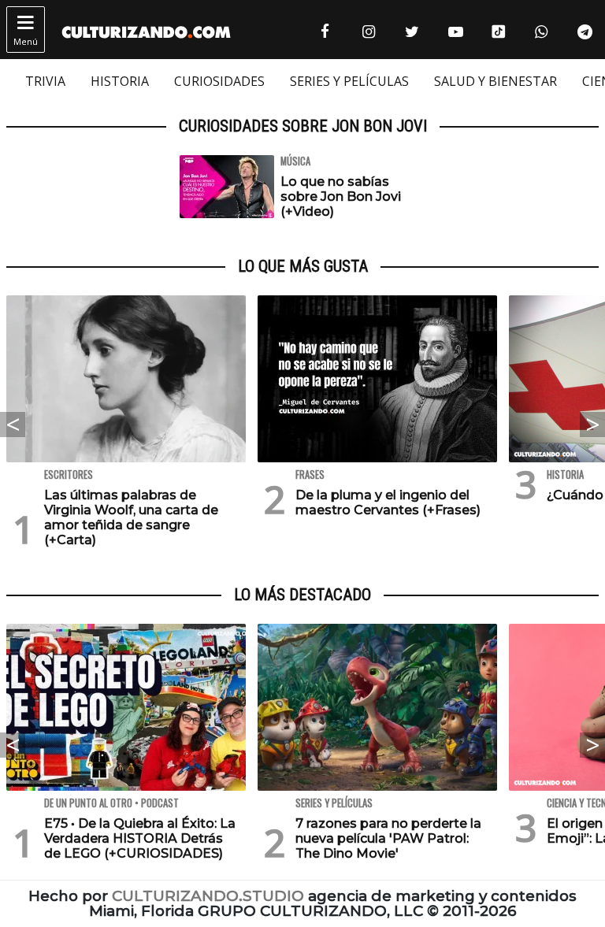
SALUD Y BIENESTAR (495, 81)
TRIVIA (45, 81)
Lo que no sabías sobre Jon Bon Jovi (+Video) (340, 196)
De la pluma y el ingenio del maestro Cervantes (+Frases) (388, 502)
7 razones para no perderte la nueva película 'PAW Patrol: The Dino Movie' (388, 838)
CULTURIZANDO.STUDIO (208, 896)
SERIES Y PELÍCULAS (349, 81)
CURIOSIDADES (219, 81)
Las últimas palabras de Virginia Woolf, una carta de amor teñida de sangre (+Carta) (131, 518)
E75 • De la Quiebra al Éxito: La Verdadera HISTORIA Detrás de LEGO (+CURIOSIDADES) (140, 838)
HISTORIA (120, 81)
